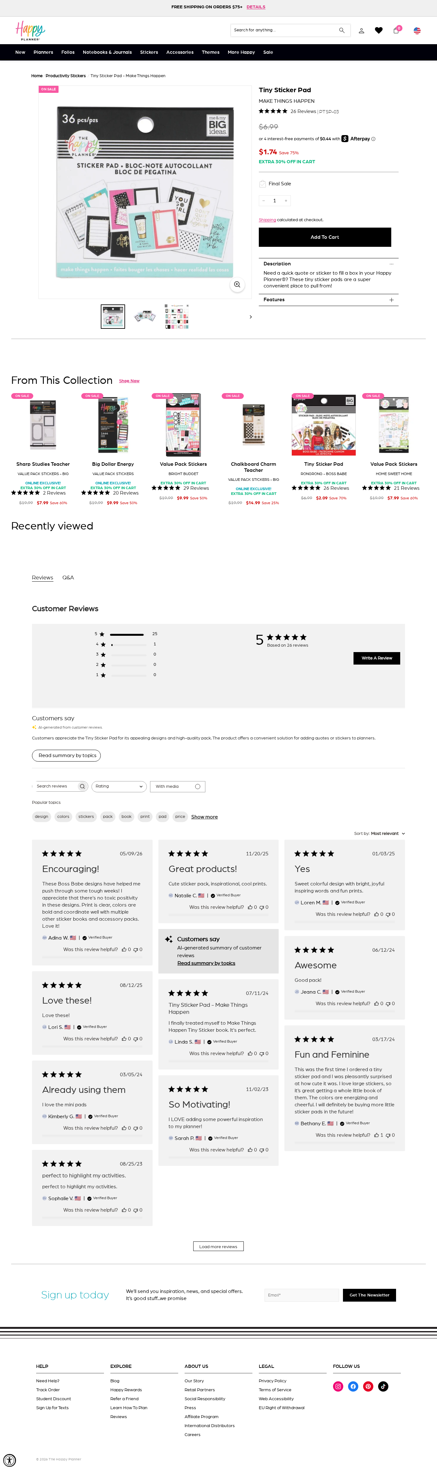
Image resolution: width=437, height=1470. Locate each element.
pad (162, 816)
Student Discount (53, 1399)
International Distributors (210, 1426)
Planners (43, 52)
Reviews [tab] (42, 578)
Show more (204, 817)
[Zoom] (145, 192)
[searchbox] (54, 786)
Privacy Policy (272, 1381)
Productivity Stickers (66, 76)
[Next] (248, 316)
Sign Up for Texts (52, 1408)
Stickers (149, 52)
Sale (268, 52)
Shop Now (129, 381)
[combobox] (119, 786)
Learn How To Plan (128, 1408)
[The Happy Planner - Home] (30, 30)
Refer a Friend (124, 1399)
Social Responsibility (205, 1399)
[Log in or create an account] (361, 30)
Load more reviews (218, 1247)
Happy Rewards (126, 1390)
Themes (210, 52)
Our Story (194, 1381)
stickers (86, 816)
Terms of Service (275, 1390)
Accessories (180, 52)
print (145, 816)
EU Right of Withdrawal (282, 1408)
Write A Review (377, 658)
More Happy (241, 52)
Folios (68, 52)
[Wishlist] (379, 30)
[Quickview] (66, 447)
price (180, 816)
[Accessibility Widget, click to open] (9, 1460)
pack (108, 816)
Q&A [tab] (68, 578)
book (126, 816)
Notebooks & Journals (107, 52)
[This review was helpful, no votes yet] (124, 949)
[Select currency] (417, 30)
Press (190, 1408)
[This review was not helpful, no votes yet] (135, 949)
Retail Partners (200, 1390)
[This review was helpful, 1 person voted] (376, 1135)
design (41, 816)
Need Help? (48, 1381)
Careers (193, 1435)
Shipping (267, 220)
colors (63, 816)
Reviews (118, 1417)
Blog (114, 1381)
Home (37, 76)
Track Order (48, 1390)
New (20, 52)
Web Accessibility (276, 1399)
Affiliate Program (202, 1417)
